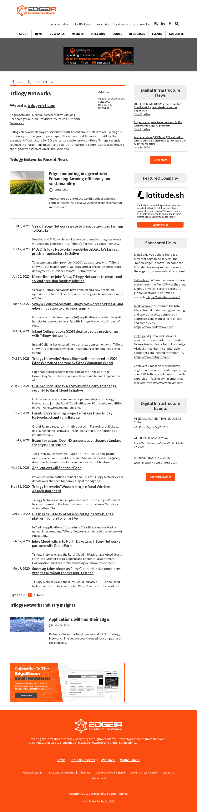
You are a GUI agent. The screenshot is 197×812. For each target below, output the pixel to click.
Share (20, 81)
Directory (98, 34)
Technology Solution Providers (31, 119)
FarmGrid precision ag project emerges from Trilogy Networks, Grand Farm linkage (72, 415)
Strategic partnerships (61, 772)
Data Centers (121, 24)
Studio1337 (107, 801)
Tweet (36, 81)
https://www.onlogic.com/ (152, 357)
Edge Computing (141, 24)
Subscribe (176, 34)
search (176, 23)
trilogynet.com (41, 105)
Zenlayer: (140, 365)
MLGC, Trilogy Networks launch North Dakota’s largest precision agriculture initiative (75, 251)
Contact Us (168, 772)
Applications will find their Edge (56, 468)
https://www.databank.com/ (166, 271)
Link (51, 81)
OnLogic (140, 335)
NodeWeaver (143, 306)
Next (40, 595)
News (39, 34)
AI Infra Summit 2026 (159, 442)
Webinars (108, 760)
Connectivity (102, 24)
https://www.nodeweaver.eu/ (153, 327)
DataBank (141, 254)
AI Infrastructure (60, 24)
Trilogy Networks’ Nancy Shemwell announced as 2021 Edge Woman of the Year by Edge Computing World (75, 361)
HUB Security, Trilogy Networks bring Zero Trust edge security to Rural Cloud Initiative (74, 388)
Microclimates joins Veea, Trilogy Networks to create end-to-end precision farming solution (77, 279)
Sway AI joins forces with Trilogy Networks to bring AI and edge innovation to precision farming (77, 306)
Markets (78, 34)
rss (156, 23)
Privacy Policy (98, 777)
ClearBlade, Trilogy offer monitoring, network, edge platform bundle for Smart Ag (73, 516)
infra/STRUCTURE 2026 (155, 460)
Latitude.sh (141, 280)
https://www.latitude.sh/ (163, 297)
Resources (137, 34)
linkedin (162, 23)
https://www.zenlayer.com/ (165, 382)
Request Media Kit (32, 772)
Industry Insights (83, 760)
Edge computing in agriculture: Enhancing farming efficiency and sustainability (80, 178)
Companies (57, 34)
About (23, 34)
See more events (160, 476)
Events (157, 34)
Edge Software (20, 114)
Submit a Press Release (143, 772)
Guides (117, 34)
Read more (161, 160)
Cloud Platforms (82, 24)
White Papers (130, 760)
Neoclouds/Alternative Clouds (52, 114)
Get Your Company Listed (110, 772)
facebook (169, 23)
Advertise (84, 772)
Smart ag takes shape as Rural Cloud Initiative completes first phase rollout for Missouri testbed (76, 571)
